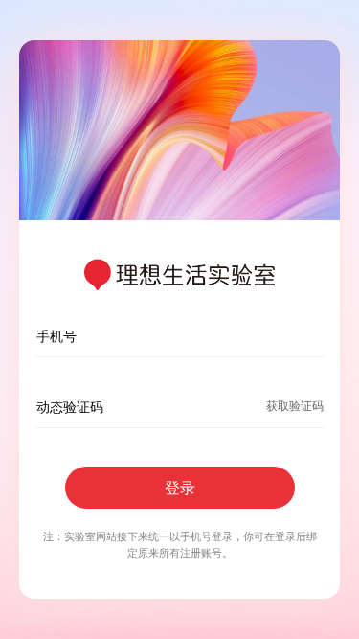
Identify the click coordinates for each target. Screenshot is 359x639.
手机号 (56, 336)
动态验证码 (69, 407)
